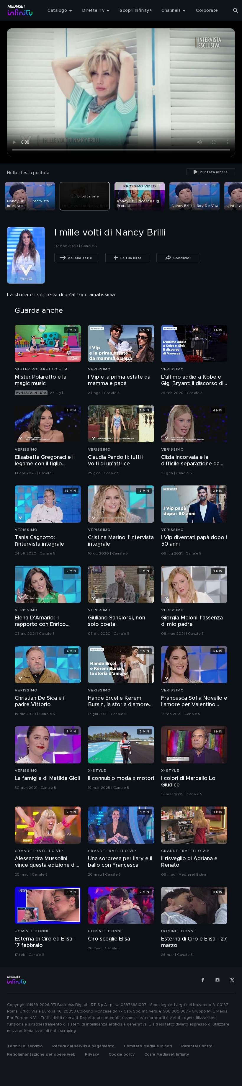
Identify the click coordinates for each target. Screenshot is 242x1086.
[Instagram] (217, 980)
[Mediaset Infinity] (20, 10)
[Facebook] (202, 980)
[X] (232, 980)
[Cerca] (235, 10)
